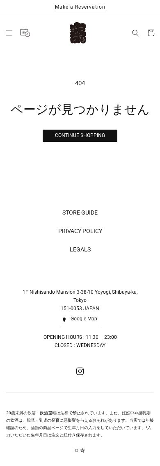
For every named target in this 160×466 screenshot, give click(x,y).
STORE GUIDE (80, 212)
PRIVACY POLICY (80, 231)
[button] (9, 32)
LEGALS (80, 249)
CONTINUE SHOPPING (80, 135)
